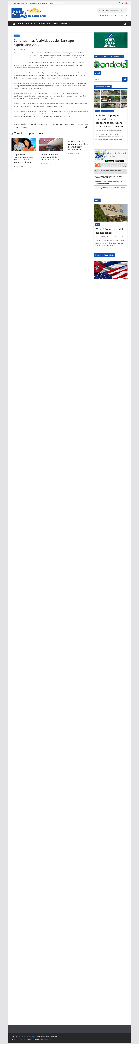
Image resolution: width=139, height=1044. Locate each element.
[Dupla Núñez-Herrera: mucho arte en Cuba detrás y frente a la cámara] (23, 140)
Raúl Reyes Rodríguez (115, 130)
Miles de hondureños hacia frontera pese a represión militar (30, 125)
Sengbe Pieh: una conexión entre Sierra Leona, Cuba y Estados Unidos (78, 145)
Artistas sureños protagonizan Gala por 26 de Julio (70, 125)
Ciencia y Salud (44, 24)
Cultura (16, 36)
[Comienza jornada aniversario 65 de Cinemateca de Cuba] (51, 140)
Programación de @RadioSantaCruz (114, 15)
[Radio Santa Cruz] (13, 23)
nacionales (30, 24)
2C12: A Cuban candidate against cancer (109, 230)
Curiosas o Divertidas (61, 24)
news (97, 224)
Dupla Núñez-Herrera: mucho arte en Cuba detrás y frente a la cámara (23, 158)
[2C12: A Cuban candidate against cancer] (111, 213)
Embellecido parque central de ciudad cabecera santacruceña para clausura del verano (109, 121)
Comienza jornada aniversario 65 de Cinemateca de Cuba (50, 157)
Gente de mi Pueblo (107, 111)
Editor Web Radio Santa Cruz (117, 237)
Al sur (20, 24)
